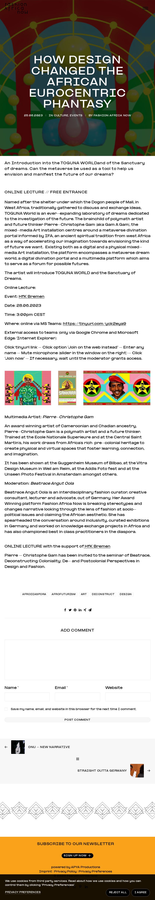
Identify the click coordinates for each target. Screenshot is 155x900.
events (76, 115)
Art (84, 594)
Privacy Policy (65, 871)
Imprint (45, 871)
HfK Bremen (31, 297)
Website (113, 688)
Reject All (118, 892)
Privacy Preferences (95, 871)
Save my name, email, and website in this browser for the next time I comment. (73, 709)
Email (61, 688)
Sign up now (75, 855)
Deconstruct (103, 594)
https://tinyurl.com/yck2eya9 (94, 324)
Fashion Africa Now (112, 115)
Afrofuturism (64, 594)
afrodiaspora (34, 594)
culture (61, 115)
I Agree (141, 892)
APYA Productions (85, 867)
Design (126, 594)
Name (12, 688)
